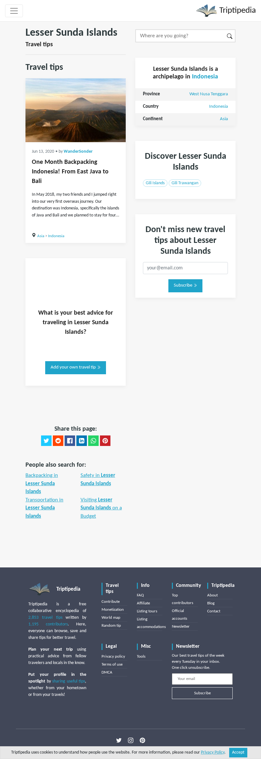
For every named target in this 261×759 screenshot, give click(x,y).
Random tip (111, 626)
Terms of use (112, 664)
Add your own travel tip (74, 367)
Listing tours (147, 611)
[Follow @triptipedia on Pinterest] (142, 740)
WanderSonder (78, 152)
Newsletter (181, 626)
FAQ (140, 595)
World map (111, 618)
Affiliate (143, 603)
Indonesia (56, 236)
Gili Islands (155, 183)
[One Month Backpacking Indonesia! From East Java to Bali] (75, 110)
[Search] (230, 35)
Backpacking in (41, 483)
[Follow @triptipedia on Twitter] (118, 740)
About (212, 595)
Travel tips (39, 44)
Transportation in (44, 508)
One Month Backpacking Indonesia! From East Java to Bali (70, 172)
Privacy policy (113, 656)
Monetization (113, 610)
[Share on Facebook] (70, 440)
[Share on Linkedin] (81, 440)
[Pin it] (105, 440)
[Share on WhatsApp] (93, 440)
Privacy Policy (212, 752)
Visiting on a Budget (101, 508)
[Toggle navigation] (14, 10)
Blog (211, 603)
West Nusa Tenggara (208, 94)
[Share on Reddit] (58, 440)
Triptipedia (236, 10)
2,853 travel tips (45, 617)
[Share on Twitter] (46, 440)
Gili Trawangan (185, 183)
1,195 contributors (48, 624)
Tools (141, 656)
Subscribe (183, 285)
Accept (238, 752)
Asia (40, 236)
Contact (213, 611)
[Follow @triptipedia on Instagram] (130, 740)
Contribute (111, 602)
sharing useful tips (68, 681)
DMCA (107, 672)
